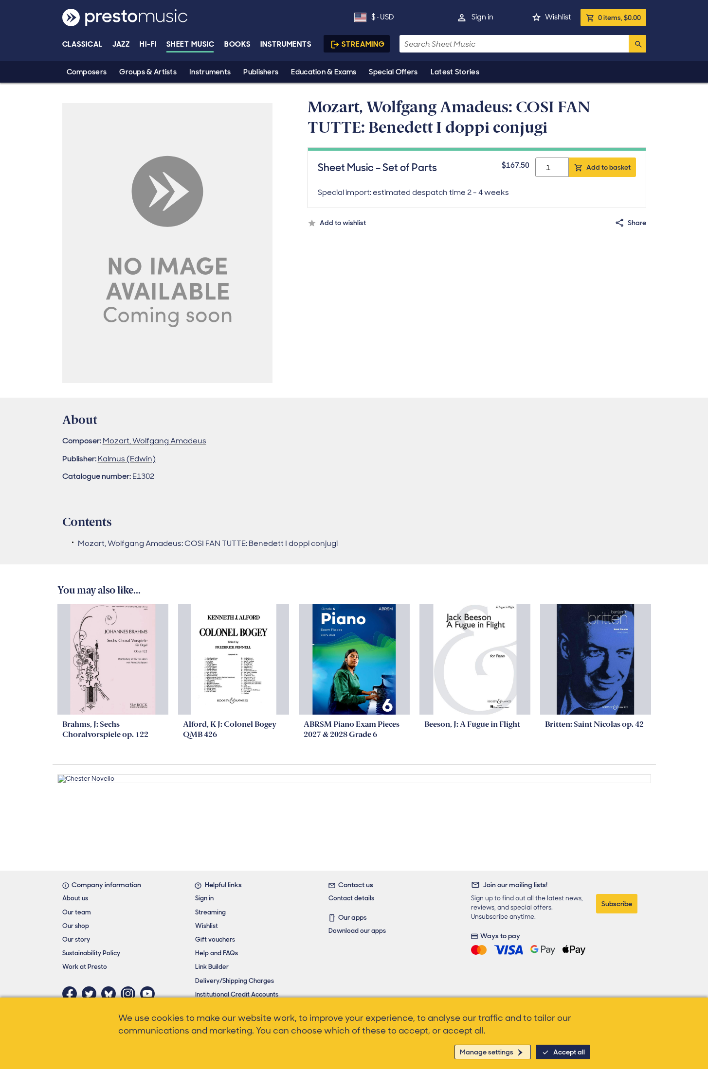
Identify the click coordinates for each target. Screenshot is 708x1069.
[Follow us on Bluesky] (111, 993)
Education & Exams (323, 72)
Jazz (121, 44)
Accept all (569, 1052)
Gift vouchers (215, 939)
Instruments (210, 72)
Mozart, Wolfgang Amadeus (154, 441)
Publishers (260, 72)
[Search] (637, 44)
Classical (82, 44)
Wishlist (558, 17)
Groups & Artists (148, 72)
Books (237, 44)
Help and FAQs (216, 953)
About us (75, 898)
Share (637, 222)
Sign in (482, 17)
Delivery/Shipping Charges (234, 981)
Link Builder (212, 967)
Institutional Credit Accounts (236, 994)
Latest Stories (455, 72)
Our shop (75, 926)
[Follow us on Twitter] (91, 993)
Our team (76, 912)
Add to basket (608, 167)
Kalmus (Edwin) (127, 459)
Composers (87, 72)
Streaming (363, 44)
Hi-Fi (148, 44)
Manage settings (486, 1052)
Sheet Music (190, 44)
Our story (76, 939)
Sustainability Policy (91, 953)
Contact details (351, 898)
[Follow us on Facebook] (72, 993)
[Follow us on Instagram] (130, 993)
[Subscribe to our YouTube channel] (150, 993)
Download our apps (357, 931)
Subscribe (616, 903)
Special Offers (393, 72)
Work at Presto (84, 967)
